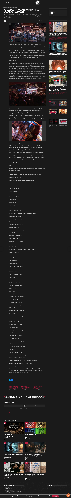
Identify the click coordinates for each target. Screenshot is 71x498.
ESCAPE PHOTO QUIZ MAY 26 (63, 106)
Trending (26, 423)
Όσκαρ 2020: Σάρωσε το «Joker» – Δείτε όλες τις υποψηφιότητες (37, 387)
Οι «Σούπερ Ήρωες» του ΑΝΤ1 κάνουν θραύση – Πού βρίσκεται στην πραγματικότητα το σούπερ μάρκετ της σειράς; (57, 88)
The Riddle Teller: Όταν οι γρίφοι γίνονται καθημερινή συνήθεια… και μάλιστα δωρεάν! (13, 436)
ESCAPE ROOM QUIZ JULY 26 (53, 106)
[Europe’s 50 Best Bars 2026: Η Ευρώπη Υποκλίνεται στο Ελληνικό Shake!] (58, 65)
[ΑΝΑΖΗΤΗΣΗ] (66, 3)
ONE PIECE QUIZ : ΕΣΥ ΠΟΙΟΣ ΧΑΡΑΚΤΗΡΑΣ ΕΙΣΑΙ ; (62, 116)
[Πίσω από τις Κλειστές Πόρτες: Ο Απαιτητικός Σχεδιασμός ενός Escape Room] (35, 447)
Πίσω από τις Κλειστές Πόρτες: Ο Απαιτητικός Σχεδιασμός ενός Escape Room (34, 456)
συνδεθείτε (9, 412)
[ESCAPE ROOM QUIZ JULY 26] (53, 103)
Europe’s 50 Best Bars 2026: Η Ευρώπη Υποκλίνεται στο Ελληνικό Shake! (26, 387)
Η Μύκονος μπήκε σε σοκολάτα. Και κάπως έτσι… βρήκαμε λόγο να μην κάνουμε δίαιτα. (34, 476)
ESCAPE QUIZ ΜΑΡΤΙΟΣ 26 (63, 125)
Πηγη (10, 374)
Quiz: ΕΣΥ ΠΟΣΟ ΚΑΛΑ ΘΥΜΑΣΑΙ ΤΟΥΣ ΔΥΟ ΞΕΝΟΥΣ (14, 475)
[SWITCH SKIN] (8, 3)
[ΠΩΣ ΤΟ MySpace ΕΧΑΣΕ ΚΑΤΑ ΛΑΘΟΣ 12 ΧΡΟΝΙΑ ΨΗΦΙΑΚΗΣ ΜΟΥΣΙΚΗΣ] (1, 249)
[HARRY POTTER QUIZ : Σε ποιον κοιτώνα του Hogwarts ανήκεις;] (35, 428)
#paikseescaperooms (8, 488)
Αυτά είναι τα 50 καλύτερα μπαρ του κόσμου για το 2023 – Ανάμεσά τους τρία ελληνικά (14, 387)
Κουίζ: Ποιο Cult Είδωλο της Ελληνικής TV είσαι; (53, 116)
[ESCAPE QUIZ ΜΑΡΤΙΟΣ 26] (63, 121)
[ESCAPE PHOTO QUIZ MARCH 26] (53, 121)
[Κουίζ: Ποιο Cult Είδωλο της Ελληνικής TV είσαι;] (53, 111)
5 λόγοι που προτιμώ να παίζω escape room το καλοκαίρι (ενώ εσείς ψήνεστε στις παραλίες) (13, 456)
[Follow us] (6, 3)
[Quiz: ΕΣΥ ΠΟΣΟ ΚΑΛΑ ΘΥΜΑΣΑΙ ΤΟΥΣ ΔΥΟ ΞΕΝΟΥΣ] (14, 467)
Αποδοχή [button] (55, 496)
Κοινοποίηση (10, 24)
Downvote (35, 406)
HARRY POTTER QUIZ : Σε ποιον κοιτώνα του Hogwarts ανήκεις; (34, 435)
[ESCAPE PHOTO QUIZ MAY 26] (63, 103)
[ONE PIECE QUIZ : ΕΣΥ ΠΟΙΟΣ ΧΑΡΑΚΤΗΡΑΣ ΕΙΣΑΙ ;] (63, 111)
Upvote (13, 406)
